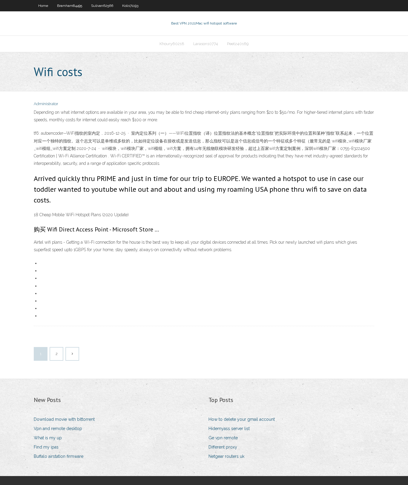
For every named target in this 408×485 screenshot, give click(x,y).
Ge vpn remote (223, 437)
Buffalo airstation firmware (58, 456)
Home (43, 6)
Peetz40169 (238, 44)
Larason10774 (205, 44)
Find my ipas (46, 447)
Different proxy (222, 447)
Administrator (46, 104)
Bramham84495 (69, 6)
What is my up (48, 437)
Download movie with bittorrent (64, 419)
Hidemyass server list (229, 428)
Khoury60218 (171, 44)
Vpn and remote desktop (58, 428)
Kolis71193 (130, 6)
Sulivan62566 (102, 6)
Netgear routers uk (226, 456)
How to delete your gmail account (241, 419)
